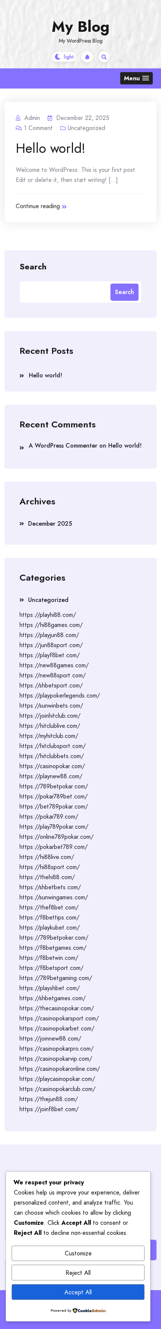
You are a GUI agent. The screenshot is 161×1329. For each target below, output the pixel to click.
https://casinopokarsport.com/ (59, 1018)
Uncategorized (86, 128)
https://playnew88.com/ (50, 776)
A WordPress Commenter (63, 445)
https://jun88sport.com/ (51, 645)
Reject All (78, 1272)
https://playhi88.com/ (47, 615)
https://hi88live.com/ (46, 857)
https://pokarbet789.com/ (53, 847)
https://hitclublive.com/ (49, 725)
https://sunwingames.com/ (53, 897)
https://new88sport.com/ (52, 675)
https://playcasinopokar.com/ (57, 1079)
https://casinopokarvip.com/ (55, 1058)
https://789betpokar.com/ (53, 786)
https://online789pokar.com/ (56, 836)
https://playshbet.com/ (49, 988)
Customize (78, 1253)
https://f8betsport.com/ (51, 968)
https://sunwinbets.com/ (51, 705)
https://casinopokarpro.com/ (56, 1048)
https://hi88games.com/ (51, 625)
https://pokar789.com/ (48, 816)
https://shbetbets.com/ (50, 887)
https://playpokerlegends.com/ (59, 695)
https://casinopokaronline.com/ (59, 1068)
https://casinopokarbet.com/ (56, 1028)
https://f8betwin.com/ (48, 958)
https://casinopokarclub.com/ (57, 1089)
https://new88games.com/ (54, 665)
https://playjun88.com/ (49, 635)
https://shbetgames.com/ (52, 998)
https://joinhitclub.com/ (49, 715)
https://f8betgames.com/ (52, 947)
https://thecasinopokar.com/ (56, 1008)
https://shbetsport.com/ (51, 685)
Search (32, 266)
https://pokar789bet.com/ (53, 796)
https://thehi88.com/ (47, 877)
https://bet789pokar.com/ (53, 806)
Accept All (78, 1292)
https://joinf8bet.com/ (49, 1109)
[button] (136, 78)
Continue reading (38, 206)
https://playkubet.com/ (49, 927)
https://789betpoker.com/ (53, 937)
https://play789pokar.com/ (53, 826)
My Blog (80, 26)
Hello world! (50, 148)
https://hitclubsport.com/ (52, 746)
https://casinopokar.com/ (52, 766)
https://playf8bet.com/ (49, 655)
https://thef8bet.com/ (49, 907)
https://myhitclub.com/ (48, 736)
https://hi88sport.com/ (49, 867)
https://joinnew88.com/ (50, 1038)
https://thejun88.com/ (48, 1099)
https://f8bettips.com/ (49, 917)
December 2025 (50, 523)
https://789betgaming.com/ (55, 978)
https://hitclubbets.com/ (51, 756)
